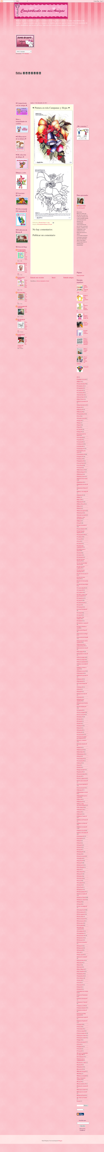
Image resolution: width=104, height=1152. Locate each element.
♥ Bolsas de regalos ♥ (81, 510)
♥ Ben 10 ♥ (79, 499)
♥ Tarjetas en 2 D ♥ (81, 1005)
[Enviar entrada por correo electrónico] (53, 222)
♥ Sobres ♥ (79, 980)
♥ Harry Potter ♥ (80, 399)
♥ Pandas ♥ (79, 854)
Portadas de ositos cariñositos (26, 256)
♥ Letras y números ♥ (81, 778)
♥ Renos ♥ (79, 965)
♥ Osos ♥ (79, 416)
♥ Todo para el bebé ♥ (81, 1037)
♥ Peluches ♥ (80, 876)
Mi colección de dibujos (21, 320)
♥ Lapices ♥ (79, 407)
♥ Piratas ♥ (79, 904)
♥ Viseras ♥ (79, 1051)
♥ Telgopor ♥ (80, 1024)
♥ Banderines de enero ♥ (82, 484)
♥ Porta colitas (80, 916)
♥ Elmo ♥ (79, 689)
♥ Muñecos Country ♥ (82, 816)
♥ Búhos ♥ (79, 381)
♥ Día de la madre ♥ (81, 657)
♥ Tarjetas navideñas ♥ (82, 1010)
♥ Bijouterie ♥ (80, 501)
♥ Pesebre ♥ (79, 885)
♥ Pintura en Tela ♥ (47, 224)
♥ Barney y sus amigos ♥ (82, 491)
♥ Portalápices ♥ (80, 931)
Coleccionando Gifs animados (22, 307)
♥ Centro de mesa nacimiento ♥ (81, 570)
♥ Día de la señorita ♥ (81, 661)
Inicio (53, 277)
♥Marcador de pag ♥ (81, 1071)
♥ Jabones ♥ (79, 763)
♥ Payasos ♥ (79, 874)
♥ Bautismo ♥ (80, 495)
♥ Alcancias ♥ (80, 442)
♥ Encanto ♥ (79, 691)
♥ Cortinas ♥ (79, 613)
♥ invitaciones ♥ (80, 760)
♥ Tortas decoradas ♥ (81, 1042)
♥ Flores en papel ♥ (81, 712)
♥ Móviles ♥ (79, 814)
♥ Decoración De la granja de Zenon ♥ (81, 645)
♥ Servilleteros (80, 978)
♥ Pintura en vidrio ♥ (81, 899)
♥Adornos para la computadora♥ (81, 1059)
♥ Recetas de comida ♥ (82, 957)
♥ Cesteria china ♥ (81, 588)
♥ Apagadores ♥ (80, 461)
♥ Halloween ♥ (80, 749)
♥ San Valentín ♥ (80, 971)
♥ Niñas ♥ (79, 840)
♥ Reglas (79, 422)
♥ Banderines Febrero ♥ (82, 488)
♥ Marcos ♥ (79, 799)
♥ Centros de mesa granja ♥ (82, 581)
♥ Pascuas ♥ (79, 863)
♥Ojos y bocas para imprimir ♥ (81, 1078)
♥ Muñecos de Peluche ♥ (82, 820)
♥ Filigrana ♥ (80, 710)
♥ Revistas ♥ (79, 967)
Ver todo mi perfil (81, 208)
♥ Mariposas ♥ (80, 801)
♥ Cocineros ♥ (80, 590)
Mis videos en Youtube (82, 1097)
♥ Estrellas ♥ (79, 697)
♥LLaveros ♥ (80, 1069)
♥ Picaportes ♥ (80, 889)
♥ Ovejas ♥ (79, 849)
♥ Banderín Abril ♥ (81, 476)
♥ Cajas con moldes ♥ (81, 525)
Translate (27, 53)
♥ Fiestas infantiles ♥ (81, 706)
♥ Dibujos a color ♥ (22, 263)
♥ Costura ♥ (79, 615)
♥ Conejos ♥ (79, 600)
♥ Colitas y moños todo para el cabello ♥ (82, 595)
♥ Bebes (78, 497)
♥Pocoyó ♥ (79, 1081)
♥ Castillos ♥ (79, 555)
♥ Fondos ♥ (79, 719)
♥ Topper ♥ (79, 1040)
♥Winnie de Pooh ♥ (81, 1095)
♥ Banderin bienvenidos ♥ (82, 479)
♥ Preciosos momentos (82, 942)
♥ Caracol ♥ (79, 539)
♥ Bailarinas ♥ (80, 474)
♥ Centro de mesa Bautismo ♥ (81, 560)
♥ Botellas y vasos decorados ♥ (81, 517)
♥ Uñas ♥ (79, 1044)
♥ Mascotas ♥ (80, 411)
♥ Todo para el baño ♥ (82, 1035)
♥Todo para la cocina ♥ (82, 1092)
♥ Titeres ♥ (79, 1026)
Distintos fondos (26, 311)
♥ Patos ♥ (79, 869)
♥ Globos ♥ (79, 732)
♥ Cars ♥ (79, 541)
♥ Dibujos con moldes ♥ (82, 664)
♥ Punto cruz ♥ (80, 954)
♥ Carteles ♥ (79, 543)
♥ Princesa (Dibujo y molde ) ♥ (86, 316)
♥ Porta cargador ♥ (81, 914)
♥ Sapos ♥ (79, 425)
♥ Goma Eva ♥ (80, 734)
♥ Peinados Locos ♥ (81, 418)
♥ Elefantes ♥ (80, 687)
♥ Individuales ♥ (80, 758)
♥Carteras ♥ (79, 1064)
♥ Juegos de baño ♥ (81, 769)
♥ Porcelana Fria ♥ (81, 910)
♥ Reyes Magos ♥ (80, 969)
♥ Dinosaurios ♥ (80, 673)
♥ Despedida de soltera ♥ (82, 653)
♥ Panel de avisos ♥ (81, 856)
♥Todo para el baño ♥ (81, 1089)
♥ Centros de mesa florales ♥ (81, 577)
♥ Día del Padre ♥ (81, 397)
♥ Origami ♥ (79, 845)
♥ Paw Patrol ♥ (80, 871)
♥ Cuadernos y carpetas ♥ (82, 623)
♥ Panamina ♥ (80, 851)
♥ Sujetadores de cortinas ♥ (82, 992)
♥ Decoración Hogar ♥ (82, 630)
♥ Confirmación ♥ (81, 602)
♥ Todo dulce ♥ (80, 1029)
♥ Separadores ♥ (80, 976)
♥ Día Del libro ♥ (80, 395)
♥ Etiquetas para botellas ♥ (82, 703)
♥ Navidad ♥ (40, 224)
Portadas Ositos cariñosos (86, 332)
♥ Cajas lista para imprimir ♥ (80, 531)
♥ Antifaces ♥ (80, 458)
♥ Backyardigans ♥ (81, 472)
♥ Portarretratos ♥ (81, 935)
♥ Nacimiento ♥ (80, 836)
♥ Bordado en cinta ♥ (81, 515)
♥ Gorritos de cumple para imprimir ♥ (81, 737)
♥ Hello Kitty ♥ (80, 752)
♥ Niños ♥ (79, 843)
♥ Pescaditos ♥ (80, 882)
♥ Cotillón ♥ (79, 620)
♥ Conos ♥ (86, 367)
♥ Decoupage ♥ (80, 651)
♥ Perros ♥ (79, 880)
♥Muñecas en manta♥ (81, 1076)
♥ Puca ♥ (79, 952)
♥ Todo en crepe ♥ (81, 1031)
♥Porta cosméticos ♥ (81, 1083)
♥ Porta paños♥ (80, 925)
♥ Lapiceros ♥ (80, 772)
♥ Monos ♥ (79, 812)
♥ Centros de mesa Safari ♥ (82, 585)
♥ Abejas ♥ (79, 431)
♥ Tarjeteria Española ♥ (82, 1021)
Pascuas (78, 1101)
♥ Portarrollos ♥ (80, 938)
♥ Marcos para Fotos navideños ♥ (86, 298)
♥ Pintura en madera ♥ (82, 894)
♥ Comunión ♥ (80, 598)
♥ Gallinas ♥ (79, 725)
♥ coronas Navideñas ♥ (82, 609)
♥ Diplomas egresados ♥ (82, 675)
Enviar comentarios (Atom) (43, 281)
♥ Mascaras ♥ (80, 409)
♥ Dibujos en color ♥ (81, 671)
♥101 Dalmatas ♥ (80, 1056)
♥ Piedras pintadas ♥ (81, 891)
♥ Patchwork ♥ (80, 865)
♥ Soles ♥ (79, 982)
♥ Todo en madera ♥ (81, 1033)
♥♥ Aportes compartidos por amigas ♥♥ (82, 1053)
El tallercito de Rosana (21, 335)
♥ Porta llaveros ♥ (81, 921)
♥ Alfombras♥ (80, 446)
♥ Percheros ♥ (80, 878)
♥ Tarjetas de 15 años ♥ (82, 1002)
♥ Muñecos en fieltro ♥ (82, 823)
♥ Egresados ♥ (80, 681)
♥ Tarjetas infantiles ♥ (82, 1008)
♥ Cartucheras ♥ (80, 392)
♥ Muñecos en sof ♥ (81, 830)
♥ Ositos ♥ (79, 847)
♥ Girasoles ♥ (80, 730)
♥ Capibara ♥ (80, 537)
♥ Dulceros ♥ (80, 679)
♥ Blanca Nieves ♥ (81, 504)
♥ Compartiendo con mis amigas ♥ (22, 250)
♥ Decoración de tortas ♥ (82, 648)
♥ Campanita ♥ (80, 388)
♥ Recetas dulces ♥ (81, 960)
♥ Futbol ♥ (79, 723)
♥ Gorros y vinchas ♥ (81, 740)
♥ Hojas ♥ (79, 756)
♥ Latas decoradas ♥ (81, 774)
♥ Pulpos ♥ (79, 420)
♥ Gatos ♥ (79, 728)
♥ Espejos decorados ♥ (82, 693)
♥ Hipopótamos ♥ (81, 754)
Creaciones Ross (21, 292)
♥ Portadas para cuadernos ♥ (80, 928)
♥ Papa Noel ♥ (80, 860)
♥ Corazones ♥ (80, 607)
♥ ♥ (77, 377)
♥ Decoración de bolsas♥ (82, 637)
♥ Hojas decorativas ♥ (82, 405)
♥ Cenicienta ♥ (80, 557)
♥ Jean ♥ (79, 765)
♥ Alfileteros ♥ (80, 444)
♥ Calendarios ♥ (80, 386)
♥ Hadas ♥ (79, 747)
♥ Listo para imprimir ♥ (82, 784)
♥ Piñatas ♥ (79, 902)
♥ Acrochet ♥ (80, 437)
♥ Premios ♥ (79, 946)
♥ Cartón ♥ (79, 553)
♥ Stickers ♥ (79, 989)
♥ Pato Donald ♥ (80, 867)
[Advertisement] (45, 31)
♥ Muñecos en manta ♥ (82, 827)
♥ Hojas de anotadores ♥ (82, 401)
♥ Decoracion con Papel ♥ (82, 634)
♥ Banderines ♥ (80, 482)
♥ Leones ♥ (79, 776)
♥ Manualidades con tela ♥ (82, 792)
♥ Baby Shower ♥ (81, 469)
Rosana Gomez (82, 206)
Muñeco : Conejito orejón (86, 350)
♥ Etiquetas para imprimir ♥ (80, 700)
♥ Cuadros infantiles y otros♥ (82, 627)
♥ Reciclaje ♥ (80, 962)
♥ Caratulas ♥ (80, 390)
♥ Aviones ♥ (79, 467)
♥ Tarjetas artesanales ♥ (82, 998)
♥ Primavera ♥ (80, 948)
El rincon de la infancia (21, 278)
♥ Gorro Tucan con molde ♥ (86, 324)
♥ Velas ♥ (79, 1048)
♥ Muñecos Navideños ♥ (82, 832)
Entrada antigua (68, 277)
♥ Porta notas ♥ (80, 923)
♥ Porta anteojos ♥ (81, 912)
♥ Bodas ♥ (79, 508)
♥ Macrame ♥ (80, 790)
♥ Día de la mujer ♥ (81, 659)
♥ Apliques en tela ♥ (81, 379)
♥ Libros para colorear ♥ (82, 780)
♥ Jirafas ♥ (79, 767)
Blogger (60, 1140)
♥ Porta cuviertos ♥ (81, 918)
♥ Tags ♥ (79, 427)
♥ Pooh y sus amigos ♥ (82, 906)
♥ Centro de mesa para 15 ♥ (82, 574)
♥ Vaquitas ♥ (79, 1046)
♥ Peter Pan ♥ (80, 887)
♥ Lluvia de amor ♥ (81, 788)
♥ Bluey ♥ (79, 506)
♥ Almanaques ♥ (80, 448)
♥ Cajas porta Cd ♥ (81, 534)
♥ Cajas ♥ (79, 523)
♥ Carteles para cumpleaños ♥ (80, 546)
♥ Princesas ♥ (80, 950)
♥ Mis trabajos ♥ (80, 807)
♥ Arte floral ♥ (80, 465)
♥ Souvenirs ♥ (80, 985)
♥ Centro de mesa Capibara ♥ (81, 567)
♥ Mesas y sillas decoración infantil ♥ (81, 804)
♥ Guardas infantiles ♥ (82, 744)
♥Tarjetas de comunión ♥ (82, 1086)
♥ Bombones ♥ (80, 513)
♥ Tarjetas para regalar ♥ (82, 1017)
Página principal (80, 275)
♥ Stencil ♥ (79, 987)
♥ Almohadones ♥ (81, 454)
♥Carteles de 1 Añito (81, 1062)
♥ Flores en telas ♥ (81, 714)
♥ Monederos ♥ (80, 809)
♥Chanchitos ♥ (80, 1067)
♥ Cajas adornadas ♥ (81, 383)
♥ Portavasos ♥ (80, 940)
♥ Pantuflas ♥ (80, 858)
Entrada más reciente (37, 277)
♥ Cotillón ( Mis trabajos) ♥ (80, 617)
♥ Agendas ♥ (79, 439)
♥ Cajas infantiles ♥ (81, 529)
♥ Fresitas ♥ (79, 721)
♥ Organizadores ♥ (81, 414)
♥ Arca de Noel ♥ (80, 463)
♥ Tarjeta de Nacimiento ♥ (82, 995)
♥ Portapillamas (80, 933)
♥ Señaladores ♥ (80, 973)
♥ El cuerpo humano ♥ (82, 683)
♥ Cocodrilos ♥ (80, 592)
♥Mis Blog (79, 1073)
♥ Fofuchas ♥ (80, 717)
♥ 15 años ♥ (79, 429)
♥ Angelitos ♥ (80, 456)
